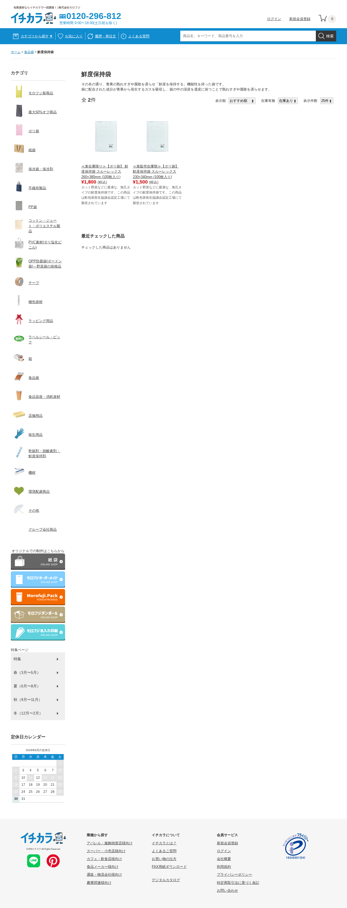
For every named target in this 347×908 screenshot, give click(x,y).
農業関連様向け (99, 883)
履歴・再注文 (105, 36)
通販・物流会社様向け (104, 874)
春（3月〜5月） (27, 672)
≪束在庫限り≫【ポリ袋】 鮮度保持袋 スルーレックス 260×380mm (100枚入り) (104, 171)
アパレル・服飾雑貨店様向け (110, 843)
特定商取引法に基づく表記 (238, 883)
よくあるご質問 (164, 851)
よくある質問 (138, 36)
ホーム (16, 52)
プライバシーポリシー (234, 874)
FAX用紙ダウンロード (169, 867)
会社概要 (224, 859)
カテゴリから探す (37, 36)
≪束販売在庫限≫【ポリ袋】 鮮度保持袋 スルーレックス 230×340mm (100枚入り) (156, 171)
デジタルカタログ (166, 880)
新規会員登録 (299, 19)
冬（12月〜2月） (28, 713)
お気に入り (74, 36)
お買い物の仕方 (164, 859)
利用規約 (224, 867)
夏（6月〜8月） (27, 686)
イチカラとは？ (164, 843)
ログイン (274, 19)
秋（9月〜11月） (28, 699)
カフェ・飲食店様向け (104, 859)
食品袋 (29, 52)
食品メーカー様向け (102, 867)
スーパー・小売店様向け (106, 851)
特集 (17, 659)
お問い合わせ (227, 890)
